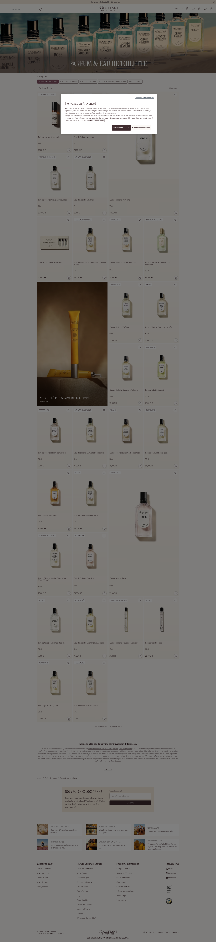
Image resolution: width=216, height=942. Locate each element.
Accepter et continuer (121, 128)
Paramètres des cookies (141, 128)
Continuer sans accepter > (144, 98)
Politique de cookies (97, 120)
